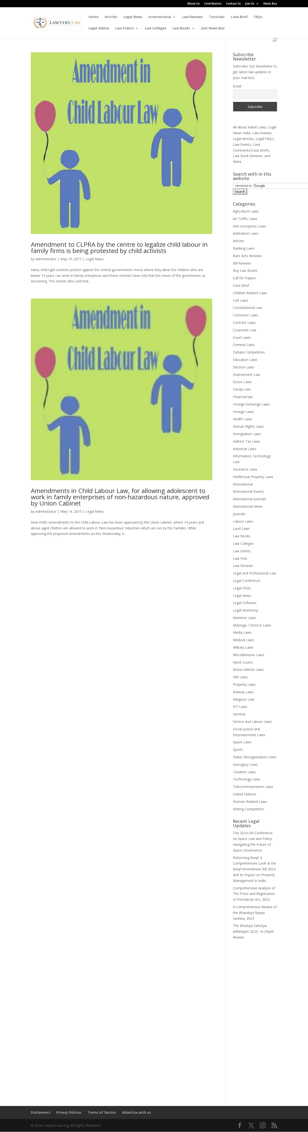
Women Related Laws (250, 801)
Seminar (239, 714)
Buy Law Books (245, 270)
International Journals (249, 499)
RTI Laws (240, 706)
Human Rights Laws (248, 426)
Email (237, 86)
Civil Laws (240, 300)
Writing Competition (248, 809)
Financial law (243, 396)
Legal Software (245, 602)
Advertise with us (136, 1112)
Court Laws (242, 337)
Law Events (124, 28)
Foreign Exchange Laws (251, 404)
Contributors (213, 4)
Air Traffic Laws (245, 218)
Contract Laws (244, 322)
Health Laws (242, 419)
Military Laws (243, 647)
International (159, 17)
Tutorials (217, 17)
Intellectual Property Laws (253, 476)
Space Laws (242, 742)
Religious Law (243, 699)
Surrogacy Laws (245, 764)
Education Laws (245, 359)
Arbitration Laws (245, 233)
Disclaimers (40, 1112)
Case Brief (239, 17)
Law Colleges (155, 28)
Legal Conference (246, 580)
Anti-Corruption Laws (249, 226)
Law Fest (240, 558)
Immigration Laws (247, 434)
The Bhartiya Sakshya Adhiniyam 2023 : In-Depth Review (253, 931)
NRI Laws (240, 677)
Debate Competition (249, 352)
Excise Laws (242, 382)
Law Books (181, 28)
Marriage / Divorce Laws (252, 625)
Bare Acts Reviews (247, 255)
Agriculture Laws (246, 211)
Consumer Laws (245, 315)
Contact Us (233, 4)
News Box (270, 4)
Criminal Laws (244, 344)
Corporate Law (244, 330)
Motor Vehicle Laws (248, 669)
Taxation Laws (244, 772)
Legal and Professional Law (254, 573)
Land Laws (241, 528)
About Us (193, 4)
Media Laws (242, 632)
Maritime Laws (244, 617)
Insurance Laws (245, 469)
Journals (239, 514)
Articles (111, 17)
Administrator (46, 259)
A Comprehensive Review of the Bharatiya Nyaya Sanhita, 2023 (255, 913)
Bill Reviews (242, 263)
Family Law (241, 389)
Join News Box (213, 28)
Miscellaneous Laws (248, 655)
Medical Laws (243, 640)
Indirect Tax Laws (246, 441)
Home (93, 17)
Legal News (132, 17)
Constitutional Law (247, 307)
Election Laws (243, 367)
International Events (248, 491)
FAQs (258, 17)
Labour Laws (243, 521)
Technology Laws (246, 779)
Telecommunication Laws (253, 786)
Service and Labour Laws (252, 721)
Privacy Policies (68, 1112)
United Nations (244, 794)
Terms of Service (102, 1112)
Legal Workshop (245, 610)
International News (248, 506)
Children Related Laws (250, 293)
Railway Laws (243, 692)
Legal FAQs (242, 588)
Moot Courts (243, 662)
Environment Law (246, 374)
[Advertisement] (255, 1019)
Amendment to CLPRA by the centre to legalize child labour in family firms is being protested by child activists (119, 247)
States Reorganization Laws (254, 757)
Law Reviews (192, 17)
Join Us (249, 4)
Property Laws (244, 684)
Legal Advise (99, 28)
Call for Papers (244, 278)
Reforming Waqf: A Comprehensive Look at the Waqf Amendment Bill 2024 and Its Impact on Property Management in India (254, 869)
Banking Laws (244, 248)
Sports (238, 749)
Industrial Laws (244, 448)
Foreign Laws (243, 411)
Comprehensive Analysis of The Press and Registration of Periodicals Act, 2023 (254, 894)
